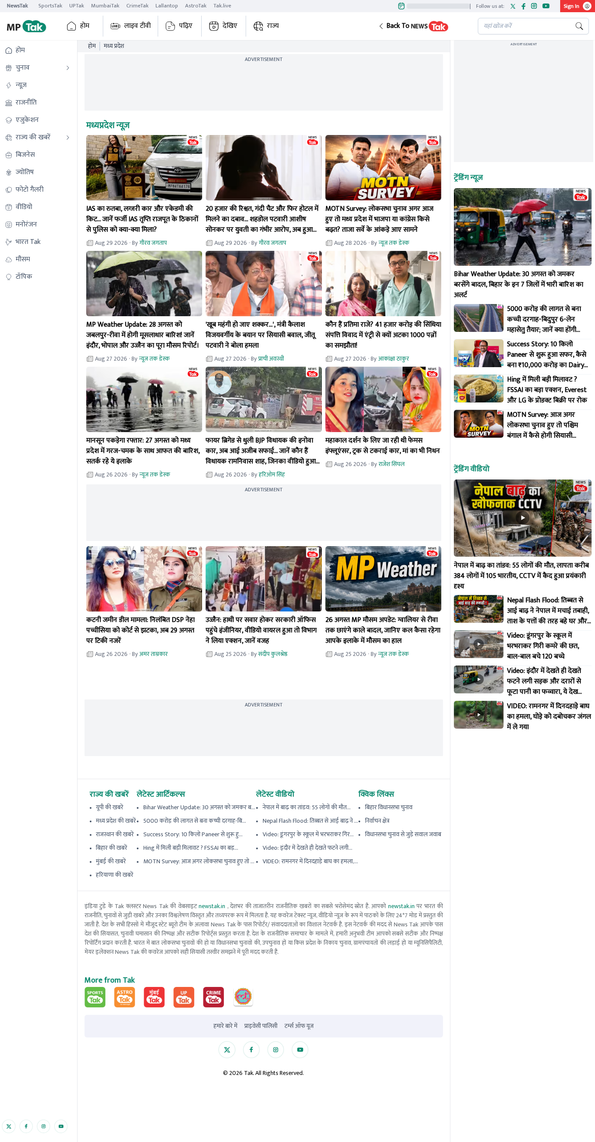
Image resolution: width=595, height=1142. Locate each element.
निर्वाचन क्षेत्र (377, 821)
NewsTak (17, 5)
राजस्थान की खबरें (115, 834)
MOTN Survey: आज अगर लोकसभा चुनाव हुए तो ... (198, 861)
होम (84, 26)
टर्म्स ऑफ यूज (299, 1026)
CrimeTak (137, 5)
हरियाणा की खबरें (114, 875)
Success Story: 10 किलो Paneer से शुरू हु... (193, 834)
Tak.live (222, 5)
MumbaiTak (105, 5)
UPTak (76, 5)
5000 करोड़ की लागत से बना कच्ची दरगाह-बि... (194, 821)
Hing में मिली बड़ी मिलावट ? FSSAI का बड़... (190, 848)
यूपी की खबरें (109, 807)
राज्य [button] (273, 26)
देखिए (230, 26)
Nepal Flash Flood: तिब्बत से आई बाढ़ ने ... (310, 821)
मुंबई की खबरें (111, 861)
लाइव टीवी (137, 26)
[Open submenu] (68, 68)
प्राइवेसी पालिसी (260, 1026)
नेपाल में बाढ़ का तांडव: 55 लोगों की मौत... (307, 807)
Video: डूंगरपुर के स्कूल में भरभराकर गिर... (308, 834)
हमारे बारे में (225, 1026)
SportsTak (50, 5)
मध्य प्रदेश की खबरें (116, 821)
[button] (421, 26)
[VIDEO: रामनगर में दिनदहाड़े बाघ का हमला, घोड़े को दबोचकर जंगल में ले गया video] (479, 715)
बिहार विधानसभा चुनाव (388, 807)
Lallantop (167, 5)
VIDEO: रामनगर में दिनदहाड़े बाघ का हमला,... (310, 861)
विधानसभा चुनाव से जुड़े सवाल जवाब (403, 834)
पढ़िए (186, 26)
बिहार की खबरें (111, 848)
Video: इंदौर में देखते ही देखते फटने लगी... (307, 848)
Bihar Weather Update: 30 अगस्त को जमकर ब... (199, 807)
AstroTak (195, 5)
